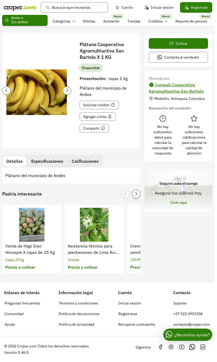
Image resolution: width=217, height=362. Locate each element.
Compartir (91, 128)
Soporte (180, 303)
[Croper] (20, 7)
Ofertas (89, 21)
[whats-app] (192, 347)
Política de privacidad (76, 324)
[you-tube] (181, 347)
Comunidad (14, 313)
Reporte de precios (191, 21)
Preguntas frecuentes (22, 303)
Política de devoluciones (79, 313)
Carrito (127, 7)
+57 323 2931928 (187, 313)
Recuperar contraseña (136, 324)
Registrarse (127, 313)
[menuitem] (64, 21)
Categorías (61, 21)
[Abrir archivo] (36, 92)
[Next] (67, 90)
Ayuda (9, 324)
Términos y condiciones (78, 303)
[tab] (14, 161)
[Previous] (6, 90)
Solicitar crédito (96, 105)
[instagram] (171, 347)
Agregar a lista (94, 116)
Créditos (155, 21)
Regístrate (199, 7)
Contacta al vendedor (181, 57)
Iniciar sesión (162, 7)
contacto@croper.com (191, 324)
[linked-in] (202, 347)
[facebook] (160, 347)
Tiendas (134, 21)
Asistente (111, 21)
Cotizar (182, 43)
